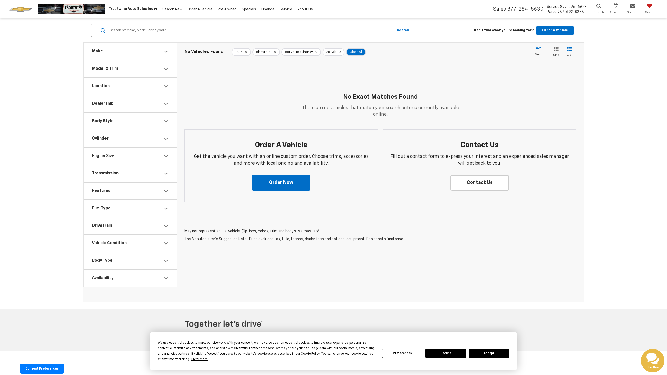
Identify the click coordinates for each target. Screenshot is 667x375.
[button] (281, 183)
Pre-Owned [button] (227, 9)
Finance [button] (267, 9)
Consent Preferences (42, 368)
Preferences (402, 353)
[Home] (155, 9)
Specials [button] (249, 9)
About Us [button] (305, 9)
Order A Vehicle (200, 9)
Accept (489, 353)
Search (403, 30)
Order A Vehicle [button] (555, 30)
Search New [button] (172, 9)
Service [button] (286, 9)
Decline (445, 353)
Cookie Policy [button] (310, 353)
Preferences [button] (199, 359)
